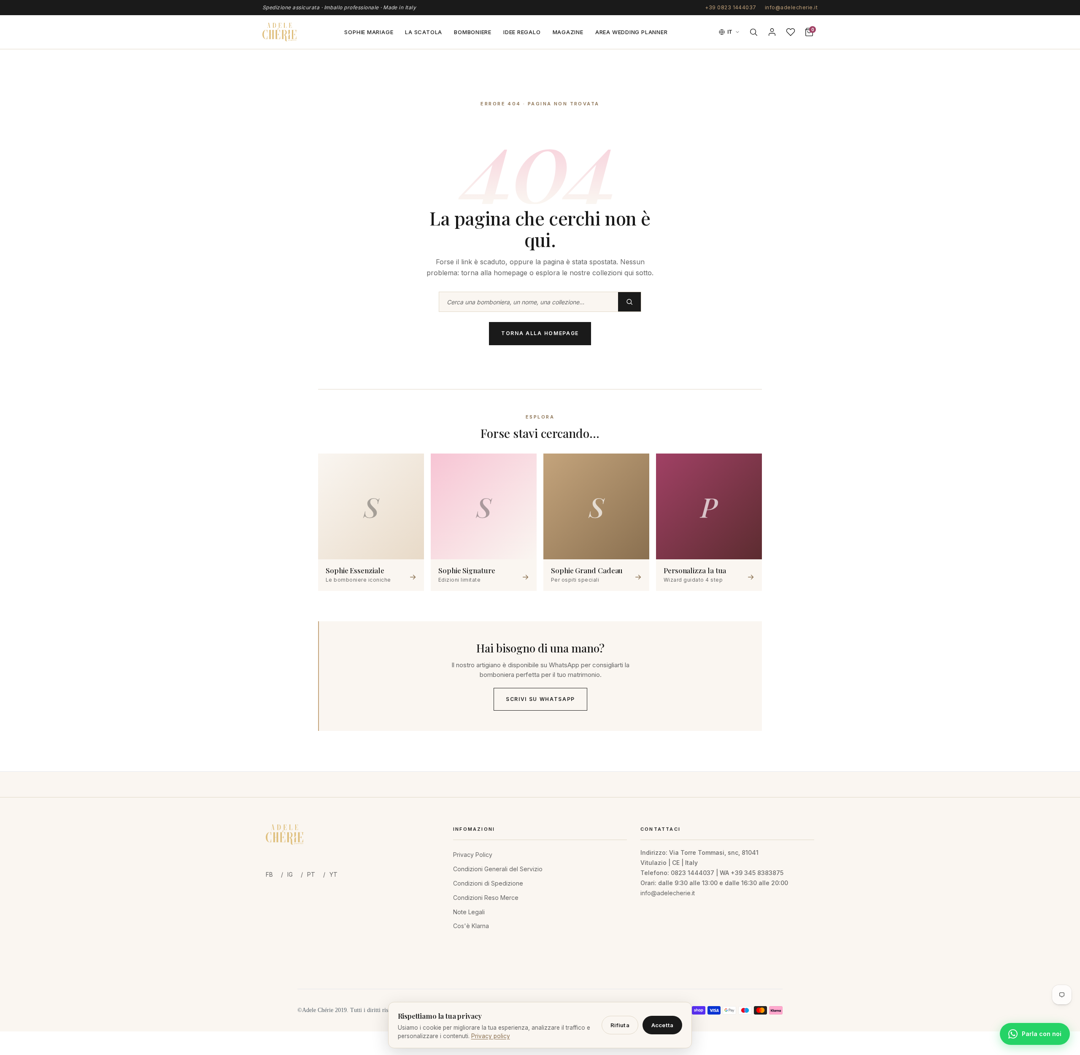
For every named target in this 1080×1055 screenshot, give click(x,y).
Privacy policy (490, 1036)
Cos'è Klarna (471, 925)
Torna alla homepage (540, 333)
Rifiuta (619, 1025)
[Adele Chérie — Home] (279, 32)
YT (333, 874)
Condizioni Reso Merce (485, 897)
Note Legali (469, 911)
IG (290, 874)
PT (311, 874)
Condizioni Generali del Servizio (498, 868)
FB (269, 874)
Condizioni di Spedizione (488, 883)
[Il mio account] (772, 32)
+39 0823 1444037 (730, 7)
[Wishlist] (790, 32)
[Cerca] (753, 32)
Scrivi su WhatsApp (540, 699)
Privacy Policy (472, 854)
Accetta (662, 1025)
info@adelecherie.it (791, 7)
